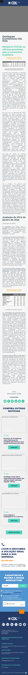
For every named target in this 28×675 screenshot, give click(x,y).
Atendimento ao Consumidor (10, 665)
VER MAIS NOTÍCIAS (14, 532)
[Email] (19, 401)
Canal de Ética (6, 650)
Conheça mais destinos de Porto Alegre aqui (11, 638)
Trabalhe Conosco (7, 643)
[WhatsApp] (8, 401)
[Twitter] (12, 401)
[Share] (23, 401)
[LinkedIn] (16, 401)
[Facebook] (5, 401)
